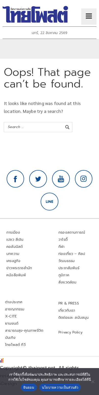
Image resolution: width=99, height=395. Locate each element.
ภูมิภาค (63, 275)
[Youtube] (61, 179)
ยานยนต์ (11, 323)
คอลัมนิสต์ (14, 246)
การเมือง (13, 232)
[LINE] (49, 201)
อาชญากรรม (15, 309)
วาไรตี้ (63, 239)
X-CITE (11, 316)
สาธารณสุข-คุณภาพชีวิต (24, 330)
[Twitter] (38, 179)
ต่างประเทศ (14, 302)
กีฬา (61, 246)
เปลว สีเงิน (15, 239)
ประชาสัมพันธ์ (68, 268)
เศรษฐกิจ (13, 261)
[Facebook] (15, 179)
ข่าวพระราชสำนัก (19, 268)
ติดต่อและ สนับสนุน (73, 317)
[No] (92, 381)
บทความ (12, 253)
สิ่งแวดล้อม (67, 282)
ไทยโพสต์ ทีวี (15, 344)
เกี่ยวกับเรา (66, 310)
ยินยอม (28, 387)
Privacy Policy (70, 332)
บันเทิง (10, 337)
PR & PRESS (68, 303)
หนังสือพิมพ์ (16, 275)
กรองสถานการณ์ (71, 232)
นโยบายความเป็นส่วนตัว (60, 387)
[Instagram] (83, 179)
